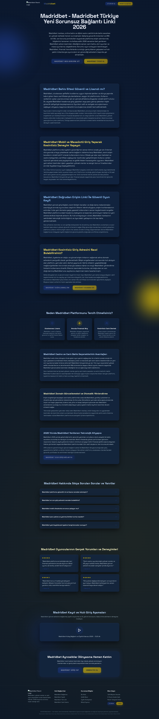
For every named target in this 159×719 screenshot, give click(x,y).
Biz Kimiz (83, 694)
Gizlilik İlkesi (84, 697)
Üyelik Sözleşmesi (86, 699)
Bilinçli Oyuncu (85, 702)
